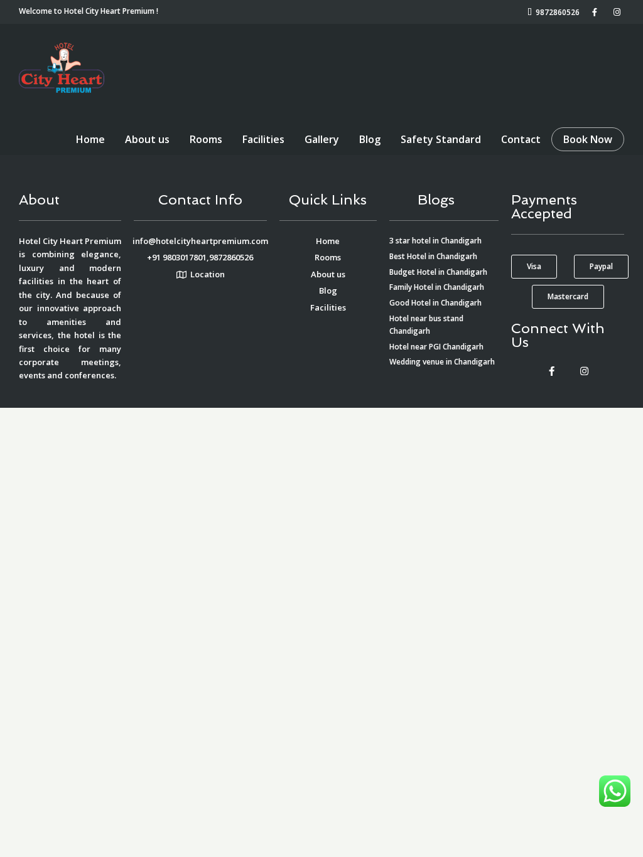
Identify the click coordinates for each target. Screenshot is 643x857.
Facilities (263, 139)
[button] (534, 267)
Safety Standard (441, 139)
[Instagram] (584, 370)
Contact (521, 139)
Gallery (322, 139)
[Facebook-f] (551, 370)
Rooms (206, 139)
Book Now (587, 139)
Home (90, 139)
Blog (370, 139)
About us (147, 139)
